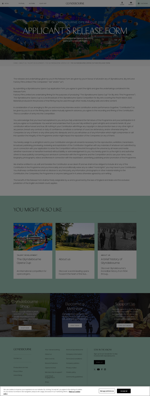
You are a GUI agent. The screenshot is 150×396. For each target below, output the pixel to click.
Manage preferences (107, 391)
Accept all (123, 391)
